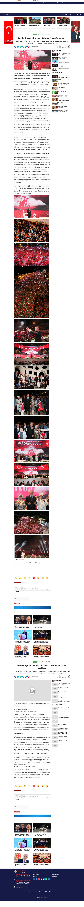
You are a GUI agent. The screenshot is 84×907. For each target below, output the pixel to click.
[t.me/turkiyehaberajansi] (49, 878)
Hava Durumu (54, 869)
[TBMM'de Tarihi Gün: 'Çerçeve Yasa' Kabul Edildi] (42, 650)
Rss (30, 890)
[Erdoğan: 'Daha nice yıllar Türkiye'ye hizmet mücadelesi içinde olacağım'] (23, 635)
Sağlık (52, 2)
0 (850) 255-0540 (19, 886)
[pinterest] (28, 47)
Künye (37, 890)
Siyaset (47, 2)
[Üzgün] (47, 576)
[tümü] (81, 3)
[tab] (17, 583)
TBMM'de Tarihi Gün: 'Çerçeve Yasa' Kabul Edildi (41, 657)
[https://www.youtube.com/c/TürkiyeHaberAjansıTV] (41, 878)
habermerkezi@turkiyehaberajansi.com (23, 884)
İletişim (40, 890)
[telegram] (23, 47)
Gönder (17, 603)
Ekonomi (42, 2)
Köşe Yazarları (36, 873)
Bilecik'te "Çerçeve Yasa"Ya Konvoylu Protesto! (40, 627)
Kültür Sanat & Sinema (60, 2)
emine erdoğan (19, 81)
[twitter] (18, 47)
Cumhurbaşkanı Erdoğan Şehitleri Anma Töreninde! (32, 31)
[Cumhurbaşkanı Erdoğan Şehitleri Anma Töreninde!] (32, 59)
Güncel (36, 2)
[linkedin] (26, 47)
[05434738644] (46, 878)
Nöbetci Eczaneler (55, 873)
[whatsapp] (21, 47)
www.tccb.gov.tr (21, 559)
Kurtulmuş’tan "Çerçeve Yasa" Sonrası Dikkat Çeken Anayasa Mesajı (22, 657)
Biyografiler (35, 874)
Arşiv (44, 871)
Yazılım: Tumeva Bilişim (41, 896)
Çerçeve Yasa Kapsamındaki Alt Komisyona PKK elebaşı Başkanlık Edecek (22, 627)
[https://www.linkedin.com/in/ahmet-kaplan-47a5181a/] (44, 878)
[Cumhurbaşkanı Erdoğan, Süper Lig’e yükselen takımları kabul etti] (42, 635)
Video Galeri (65, 14)
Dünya (77, 2)
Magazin (68, 2)
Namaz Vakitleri (55, 874)
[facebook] (15, 47)
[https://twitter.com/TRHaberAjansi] (36, 878)
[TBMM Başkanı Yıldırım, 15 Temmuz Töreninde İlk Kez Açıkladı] (32, 689)
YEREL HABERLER (24, 2)
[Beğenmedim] (29, 576)
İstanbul (31, 2)
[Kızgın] (33, 576)
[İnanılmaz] (42, 576)
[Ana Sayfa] (14, 31)
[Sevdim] (25, 576)
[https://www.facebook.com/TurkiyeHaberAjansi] (34, 878)
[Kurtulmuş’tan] (23, 650)
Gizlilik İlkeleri (51, 890)
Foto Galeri (73, 14)
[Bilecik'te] (42, 619)
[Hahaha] (38, 576)
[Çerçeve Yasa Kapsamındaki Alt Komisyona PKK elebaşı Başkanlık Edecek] (23, 619)
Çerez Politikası (45, 890)
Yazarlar (79, 14)
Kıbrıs (73, 2)
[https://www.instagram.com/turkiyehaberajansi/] (39, 878)
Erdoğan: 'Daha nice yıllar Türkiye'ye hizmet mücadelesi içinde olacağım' (23, 642)
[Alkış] (20, 576)
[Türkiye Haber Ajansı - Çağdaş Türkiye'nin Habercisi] (20, 870)
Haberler (17, 31)
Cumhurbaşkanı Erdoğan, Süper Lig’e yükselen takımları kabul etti (41, 642)
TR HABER (17, 2)
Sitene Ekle (33, 890)
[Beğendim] (16, 576)
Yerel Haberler (45, 869)
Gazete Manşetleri (55, 871)
